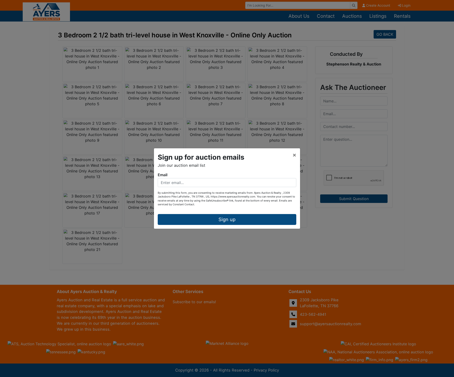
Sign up (227, 219)
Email (162, 174)
